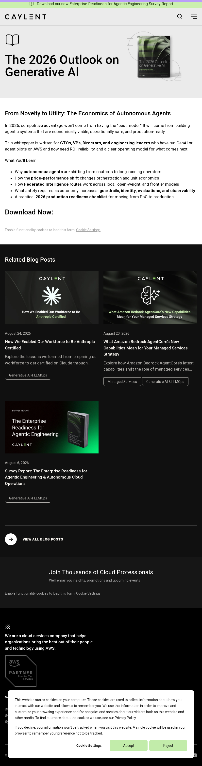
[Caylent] (25, 16)
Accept (128, 746)
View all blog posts (43, 539)
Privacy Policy (125, 718)
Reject (168, 746)
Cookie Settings (88, 746)
